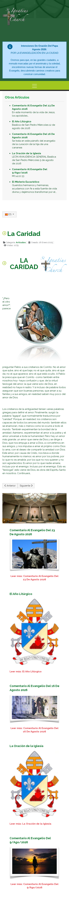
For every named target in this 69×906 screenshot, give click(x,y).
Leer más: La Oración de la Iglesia (30, 823)
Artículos (21, 242)
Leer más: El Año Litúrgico (26, 671)
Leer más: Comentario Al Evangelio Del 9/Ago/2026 (34, 886)
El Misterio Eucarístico (25, 181)
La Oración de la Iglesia (26, 153)
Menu (34, 86)
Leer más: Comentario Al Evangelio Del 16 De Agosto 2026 (34, 730)
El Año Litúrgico (21, 121)
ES (10, 214)
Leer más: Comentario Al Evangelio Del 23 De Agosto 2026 (34, 578)
